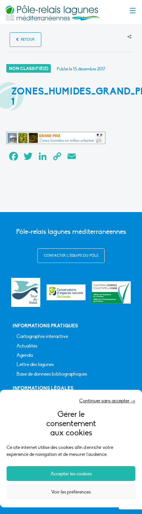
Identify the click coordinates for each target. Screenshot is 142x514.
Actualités (27, 346)
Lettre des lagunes (35, 364)
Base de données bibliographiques (52, 374)
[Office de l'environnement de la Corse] (111, 292)
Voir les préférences (71, 492)
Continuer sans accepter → (107, 401)
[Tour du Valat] (25, 292)
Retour (27, 39)
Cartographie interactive (42, 336)
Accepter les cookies (71, 474)
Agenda (25, 355)
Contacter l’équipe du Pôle (71, 255)
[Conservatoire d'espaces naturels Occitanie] (66, 292)
